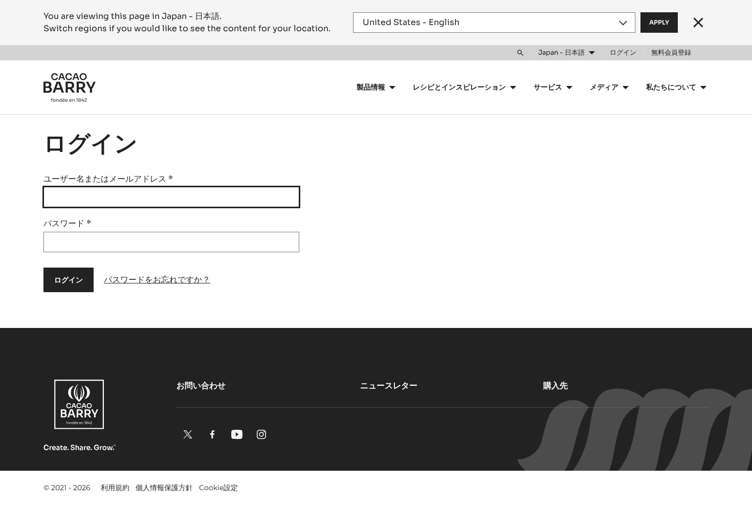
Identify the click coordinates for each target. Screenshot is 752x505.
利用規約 (115, 487)
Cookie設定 (218, 487)
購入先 (555, 385)
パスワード (67, 223)
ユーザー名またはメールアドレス (108, 178)
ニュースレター (388, 385)
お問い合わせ (201, 385)
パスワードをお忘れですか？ (157, 279)
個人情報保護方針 (164, 487)
